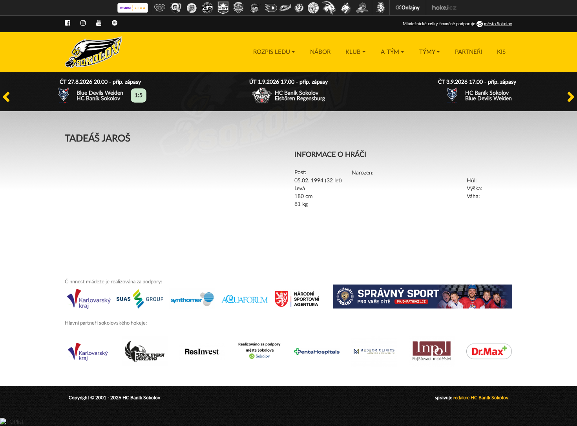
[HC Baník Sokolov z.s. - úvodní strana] (93, 52)
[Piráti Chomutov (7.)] (255, 8)
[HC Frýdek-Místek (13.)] (346, 8)
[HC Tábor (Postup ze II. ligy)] (362, 8)
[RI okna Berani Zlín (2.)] (176, 8)
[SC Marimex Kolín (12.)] (329, 8)
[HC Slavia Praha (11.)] (313, 8)
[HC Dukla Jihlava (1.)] (160, 8)
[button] (274, 52)
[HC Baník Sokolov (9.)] (285, 8)
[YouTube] (99, 23)
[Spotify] (114, 23)
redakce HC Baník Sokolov (480, 397)
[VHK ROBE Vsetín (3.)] (191, 8)
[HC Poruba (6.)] (238, 8)
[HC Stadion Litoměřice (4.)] (207, 8)
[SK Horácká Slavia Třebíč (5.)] (223, 8)
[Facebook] (67, 23)
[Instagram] (83, 23)
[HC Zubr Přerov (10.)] (299, 8)
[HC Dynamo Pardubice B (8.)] (271, 8)
